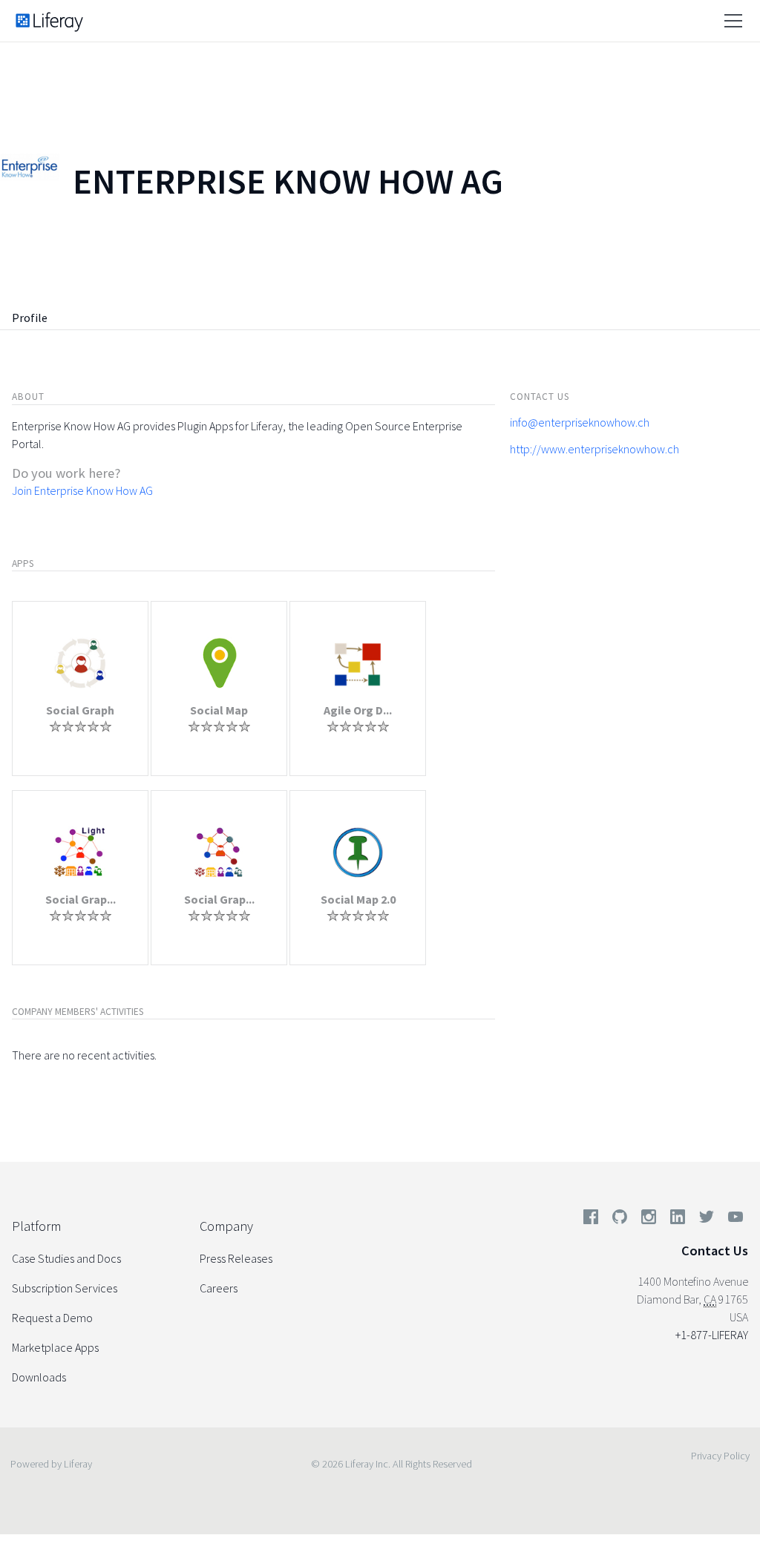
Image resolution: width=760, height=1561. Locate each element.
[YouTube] (732, 1219)
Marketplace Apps (55, 1347)
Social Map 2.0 (358, 899)
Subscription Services (64, 1288)
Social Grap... (80, 899)
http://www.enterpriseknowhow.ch (594, 448)
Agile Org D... (358, 710)
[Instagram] (648, 1219)
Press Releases (236, 1258)
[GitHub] (619, 1219)
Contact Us (714, 1250)
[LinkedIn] (677, 1219)
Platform (36, 1226)
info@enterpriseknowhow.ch (579, 422)
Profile (30, 317)
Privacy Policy (720, 1455)
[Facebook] (590, 1219)
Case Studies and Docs (66, 1258)
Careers (219, 1288)
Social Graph (80, 710)
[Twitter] (706, 1219)
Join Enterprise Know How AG (82, 490)
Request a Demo (52, 1317)
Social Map (219, 710)
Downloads (39, 1377)
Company (226, 1226)
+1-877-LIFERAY (711, 1334)
